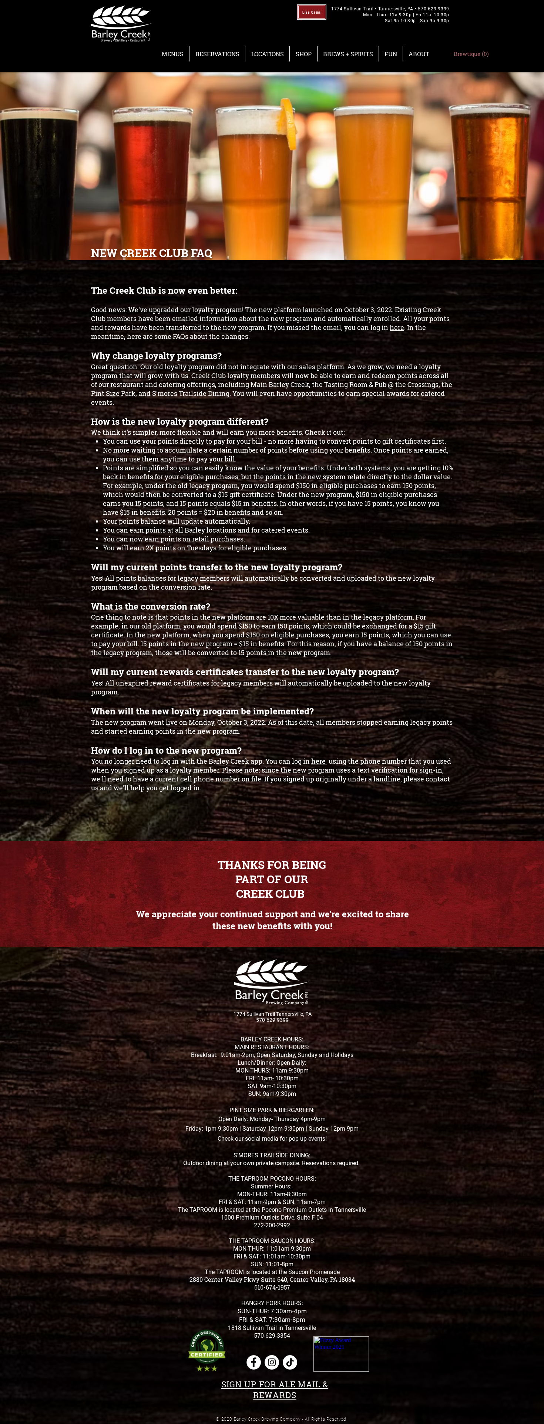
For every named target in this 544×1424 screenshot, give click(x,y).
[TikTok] (290, 1362)
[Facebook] (253, 1362)
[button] (172, 53)
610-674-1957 (272, 1287)
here (397, 327)
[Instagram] (272, 1362)
